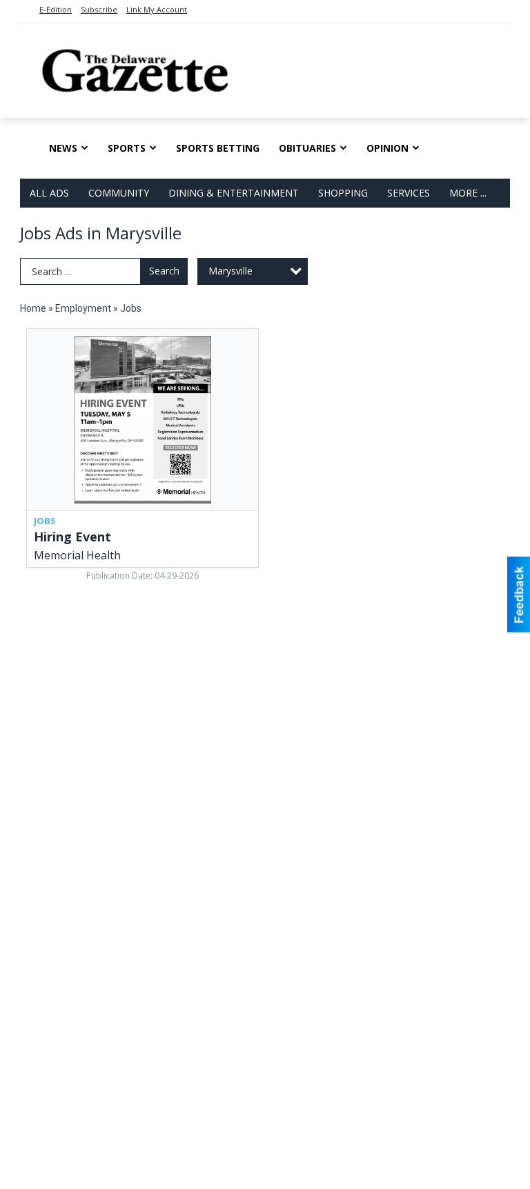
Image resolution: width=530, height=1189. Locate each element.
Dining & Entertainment (233, 192)
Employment (83, 308)
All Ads (49, 192)
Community (118, 192)
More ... (468, 192)
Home (33, 308)
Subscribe (99, 9)
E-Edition (55, 9)
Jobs (130, 308)
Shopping (343, 192)
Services (408, 192)
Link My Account (156, 9)
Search (164, 270)
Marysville (230, 270)
